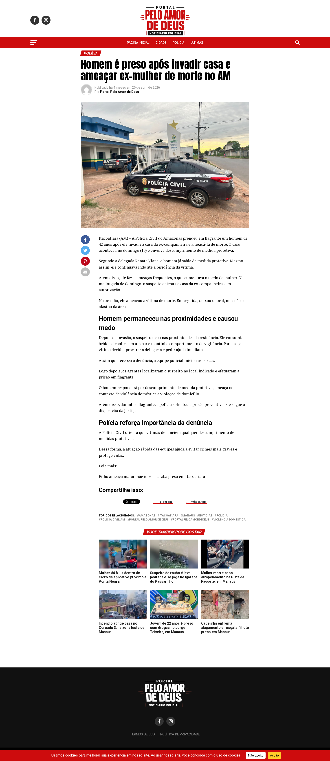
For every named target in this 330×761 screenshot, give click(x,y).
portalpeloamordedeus (191, 519)
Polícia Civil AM (113, 519)
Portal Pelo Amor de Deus (119, 92)
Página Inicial (138, 42)
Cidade (161, 42)
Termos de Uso (142, 734)
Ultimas (197, 42)
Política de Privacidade (180, 734)
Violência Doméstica (229, 519)
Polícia (178, 42)
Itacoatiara (168, 515)
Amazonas (147, 515)
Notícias (205, 515)
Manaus (188, 515)
